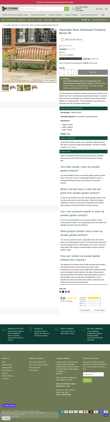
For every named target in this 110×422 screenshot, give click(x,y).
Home (4, 25)
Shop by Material (35, 25)
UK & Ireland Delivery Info (37, 362)
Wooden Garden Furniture (50, 25)
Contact (9, 411)
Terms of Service (34, 367)
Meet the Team (11, 20)
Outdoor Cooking (55, 15)
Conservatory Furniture (89, 15)
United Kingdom (99, 20)
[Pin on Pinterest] (69, 292)
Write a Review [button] (101, 310)
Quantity (62, 68)
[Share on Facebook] (60, 292)
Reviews (39, 20)
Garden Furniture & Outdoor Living (15, 15)
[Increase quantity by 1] (74, 72)
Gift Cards (58, 20)
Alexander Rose (66, 46)
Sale (102, 15)
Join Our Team (25, 411)
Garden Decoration (38, 15)
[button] (83, 108)
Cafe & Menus (31, 20)
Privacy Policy (33, 370)
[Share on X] (63, 292)
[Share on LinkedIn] (66, 292)
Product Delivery (48, 20)
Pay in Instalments (40, 412)
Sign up (87, 380)
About (3, 20)
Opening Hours (21, 20)
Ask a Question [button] (86, 310)
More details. (72, 147)
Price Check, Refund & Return (38, 365)
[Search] (66, 9)
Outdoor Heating (71, 15)
